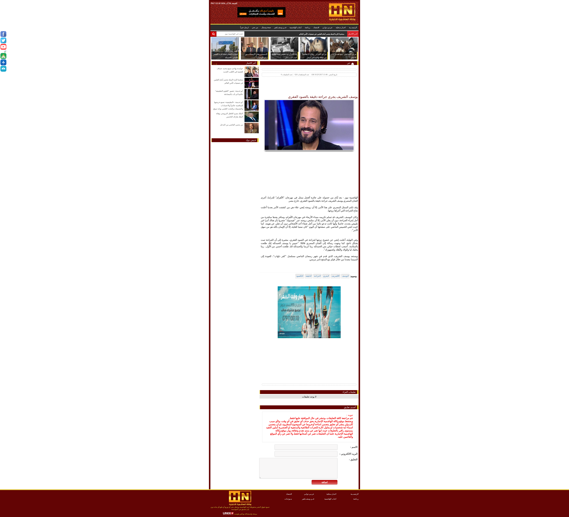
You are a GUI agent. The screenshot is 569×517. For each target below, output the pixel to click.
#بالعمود (299, 276)
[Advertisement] (304, 86)
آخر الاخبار (251, 63)
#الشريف (335, 276)
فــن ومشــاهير (280, 27)
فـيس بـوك (251, 140)
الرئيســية (353, 27)
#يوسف (345, 276)
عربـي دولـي (327, 27)
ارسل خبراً (244, 27)
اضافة (325, 482)
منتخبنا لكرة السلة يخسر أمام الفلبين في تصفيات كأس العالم (321, 34)
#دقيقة (308, 276)
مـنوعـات (288, 499)
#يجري (326, 276)
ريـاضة (307, 27)
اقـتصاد (316, 27)
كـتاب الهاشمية (296, 27)
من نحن (255, 27)
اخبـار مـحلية (341, 27)
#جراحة (317, 276)
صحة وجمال (266, 27)
